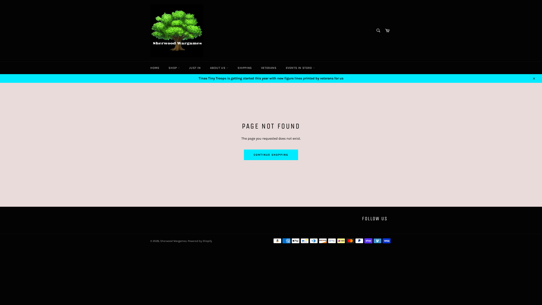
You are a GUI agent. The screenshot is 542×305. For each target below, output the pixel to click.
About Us (218, 68)
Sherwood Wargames (173, 241)
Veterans (269, 68)
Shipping (245, 68)
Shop (173, 68)
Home (154, 68)
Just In (194, 68)
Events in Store (299, 68)
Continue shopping (271, 154)
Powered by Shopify (200, 241)
